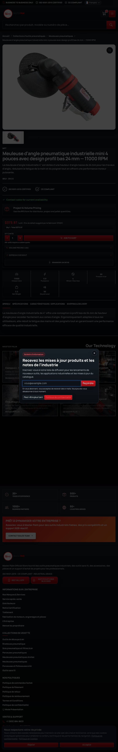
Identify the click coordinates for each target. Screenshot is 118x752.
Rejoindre (88, 383)
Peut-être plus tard (33, 397)
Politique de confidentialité (58, 397)
